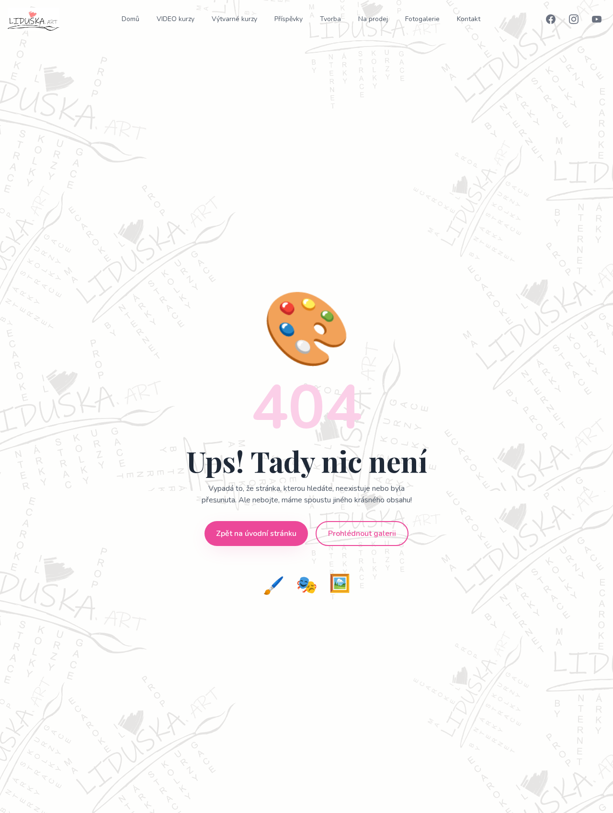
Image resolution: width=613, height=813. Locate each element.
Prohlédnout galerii (362, 533)
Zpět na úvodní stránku (256, 533)
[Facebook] (550, 19)
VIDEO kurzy (175, 18)
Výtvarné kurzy (234, 18)
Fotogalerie (422, 18)
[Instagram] (573, 19)
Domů (130, 18)
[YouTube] (596, 19)
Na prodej (373, 18)
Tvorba (330, 18)
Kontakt (468, 18)
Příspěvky (288, 18)
